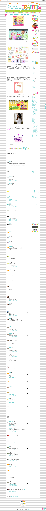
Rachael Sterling (11, 421)
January (33, 88)
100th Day (33, 96)
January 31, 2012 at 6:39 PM (13, 395)
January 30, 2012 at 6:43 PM (13, 212)
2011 (33, 90)
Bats (33, 103)
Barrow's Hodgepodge (12, 368)
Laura (10, 223)
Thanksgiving (34, 212)
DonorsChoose (34, 139)
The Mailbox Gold (34, 213)
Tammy (10, 231)
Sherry (10, 269)
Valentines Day (34, 214)
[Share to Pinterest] (12, 144)
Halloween (33, 154)
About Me (33, 98)
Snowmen (33, 201)
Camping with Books (35, 113)
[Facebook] (36, 19)
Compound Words (35, 129)
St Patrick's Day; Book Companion (35, 204)
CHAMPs (33, 119)
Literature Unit (34, 165)
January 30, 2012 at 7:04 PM (13, 220)
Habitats (33, 153)
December (33, 75)
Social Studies (34, 202)
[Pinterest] (32, 21)
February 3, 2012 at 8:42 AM (13, 491)
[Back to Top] (44, 509)
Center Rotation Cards (35, 117)
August (33, 80)
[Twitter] (36, 21)
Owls (33, 176)
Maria (10, 161)
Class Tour (33, 123)
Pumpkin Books (34, 189)
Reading (33, 190)
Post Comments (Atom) (14, 496)
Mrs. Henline (10, 176)
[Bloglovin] (32, 19)
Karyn (10, 255)
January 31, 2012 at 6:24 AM (13, 344)
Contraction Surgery (35, 131)
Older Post (27, 495)
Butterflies (33, 112)
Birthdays (33, 107)
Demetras (10, 246)
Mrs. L (10, 196)
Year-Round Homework (34, 218)
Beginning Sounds (34, 104)
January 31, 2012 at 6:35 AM (13, 356)
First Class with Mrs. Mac (12, 484)
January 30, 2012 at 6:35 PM (13, 200)
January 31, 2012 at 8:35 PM (13, 431)
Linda (9, 236)
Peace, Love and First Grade (13, 219)
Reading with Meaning (35, 192)
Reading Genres (34, 191)
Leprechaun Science (35, 164)
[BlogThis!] (10, 144)
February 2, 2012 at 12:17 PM (13, 460)
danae (10, 303)
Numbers (33, 175)
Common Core (34, 128)
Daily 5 (33, 133)
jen (9, 398)
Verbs (33, 215)
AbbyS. (10, 386)
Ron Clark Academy (35, 194)
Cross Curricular (34, 132)
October (33, 78)
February (33, 87)
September (34, 79)
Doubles (33, 140)
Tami (9, 458)
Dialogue (33, 136)
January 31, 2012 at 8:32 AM (13, 369)
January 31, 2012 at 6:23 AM (13, 330)
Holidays (33, 155)
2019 (33, 66)
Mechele (10, 365)
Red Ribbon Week (34, 193)
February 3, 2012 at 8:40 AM (13, 485)
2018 (33, 67)
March (33, 86)
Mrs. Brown (10, 326)
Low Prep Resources (35, 166)
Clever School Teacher (35, 126)
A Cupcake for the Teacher (12, 442)
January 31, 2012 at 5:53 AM (13, 300)
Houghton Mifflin (34, 156)
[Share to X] (11, 144)
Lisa (9, 481)
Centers (33, 118)
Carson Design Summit (34, 115)
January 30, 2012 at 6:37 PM (13, 206)
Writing (33, 217)
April (33, 85)
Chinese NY (33, 121)
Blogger (28, 509)
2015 (33, 71)
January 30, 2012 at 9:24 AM (13, 180)
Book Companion (34, 109)
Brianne (10, 463)
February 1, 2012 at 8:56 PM (12, 449)
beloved (10, 275)
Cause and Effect (34, 116)
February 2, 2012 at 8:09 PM (13, 478)
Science (33, 196)
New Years (33, 173)
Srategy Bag (34, 203)
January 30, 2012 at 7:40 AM (13, 167)
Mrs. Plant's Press (11, 394)
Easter (33, 142)
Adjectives (33, 99)
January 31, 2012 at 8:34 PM (13, 425)
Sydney (10, 372)
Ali (9, 285)
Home (18, 495)
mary (9, 410)
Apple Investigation (35, 101)
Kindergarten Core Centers (35, 163)
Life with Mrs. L (11, 199)
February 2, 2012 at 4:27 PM (13, 472)
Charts (33, 120)
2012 (33, 74)
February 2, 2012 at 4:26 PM (13, 466)
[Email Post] (8, 144)
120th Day (33, 97)
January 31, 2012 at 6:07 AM (13, 315)
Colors (33, 127)
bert (9, 474)
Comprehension (34, 130)
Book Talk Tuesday (35, 110)
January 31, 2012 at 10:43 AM (13, 377)
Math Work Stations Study (35, 171)
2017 (33, 68)
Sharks (33, 200)
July (33, 81)
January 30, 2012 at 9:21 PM (13, 266)
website (23, 127)
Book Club (33, 108)
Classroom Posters (35, 125)
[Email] (34, 19)
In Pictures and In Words (34, 157)
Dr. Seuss (33, 141)
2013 (33, 73)
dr (9, 446)
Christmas (33, 122)
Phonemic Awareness (35, 178)
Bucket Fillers (34, 111)
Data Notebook (34, 135)
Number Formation (35, 174)
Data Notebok (34, 134)
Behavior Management (34, 106)
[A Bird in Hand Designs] (23, 506)
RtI (32, 195)
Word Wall (33, 216)
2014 (33, 72)
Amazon (8, 129)
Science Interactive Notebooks (35, 197)
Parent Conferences (35, 177)
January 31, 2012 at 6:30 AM (13, 351)
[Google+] (37, 21)
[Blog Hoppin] (35, 232)
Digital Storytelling (34, 137)
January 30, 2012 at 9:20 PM (13, 259)
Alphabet (33, 100)
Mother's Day (34, 172)
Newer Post (9, 495)
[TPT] (37, 19)
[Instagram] (34, 21)
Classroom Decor (34, 124)
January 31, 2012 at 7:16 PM (12, 402)
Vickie (10, 391)
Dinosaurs (33, 138)
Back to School (34, 102)
